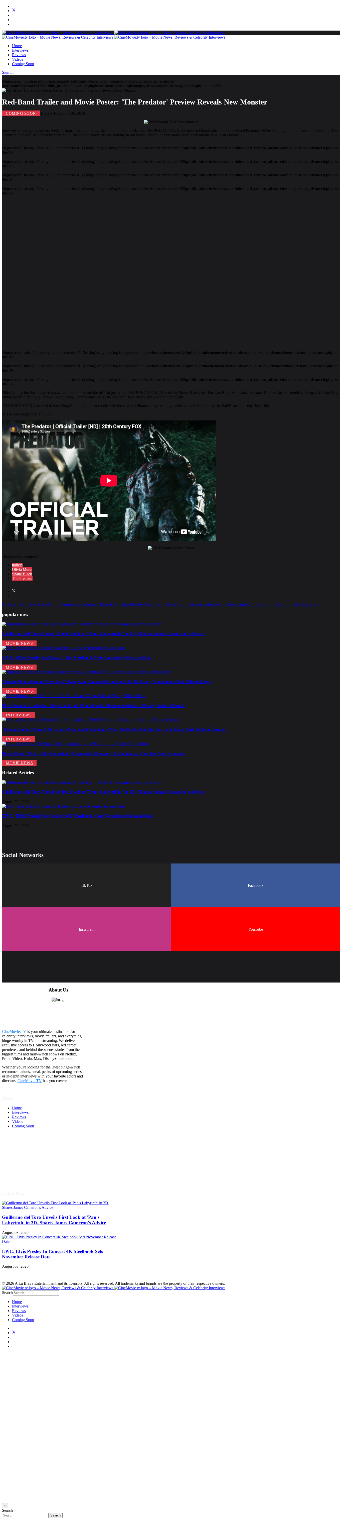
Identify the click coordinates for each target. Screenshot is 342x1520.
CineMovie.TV (14, 1031)
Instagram (86, 929)
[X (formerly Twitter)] (14, 591)
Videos (17, 59)
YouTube (255, 929)
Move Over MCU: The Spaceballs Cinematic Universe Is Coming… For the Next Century (93, 753)
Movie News (19, 643)
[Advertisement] (152, 270)
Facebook (255, 885)
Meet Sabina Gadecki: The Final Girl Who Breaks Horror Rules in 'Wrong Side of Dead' (93, 705)
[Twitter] (14, 11)
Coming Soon (23, 64)
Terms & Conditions (28, 1153)
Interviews (20, 50)
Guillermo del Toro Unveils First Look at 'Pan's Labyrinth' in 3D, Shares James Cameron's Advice (103, 633)
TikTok (86, 885)
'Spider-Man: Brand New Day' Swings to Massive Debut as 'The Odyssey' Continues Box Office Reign (106, 681)
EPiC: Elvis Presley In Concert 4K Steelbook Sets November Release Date (77, 657)
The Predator (22, 578)
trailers (17, 565)
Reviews (19, 55)
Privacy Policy (23, 1162)
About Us (20, 1171)
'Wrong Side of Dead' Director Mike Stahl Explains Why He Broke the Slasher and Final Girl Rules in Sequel (114, 729)
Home (17, 46)
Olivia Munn (22, 569)
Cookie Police (23, 1167)
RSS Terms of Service (29, 1158)
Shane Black (22, 574)
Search (7, 1292)
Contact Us (21, 1176)
